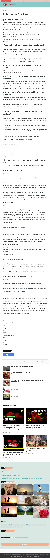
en (36, 524)
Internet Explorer (9, 152)
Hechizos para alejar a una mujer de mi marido (22, 366)
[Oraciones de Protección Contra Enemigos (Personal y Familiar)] (25, 500)
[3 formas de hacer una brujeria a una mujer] (41, 489)
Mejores (3, 526)
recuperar (11, 526)
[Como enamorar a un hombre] (9, 500)
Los (45, 524)
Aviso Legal (10, 556)
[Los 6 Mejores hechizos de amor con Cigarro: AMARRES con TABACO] (13, 443)
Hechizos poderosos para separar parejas (21, 388)
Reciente (24, 361)
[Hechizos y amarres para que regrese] (9, 489)
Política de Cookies (31, 133)
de (30, 524)
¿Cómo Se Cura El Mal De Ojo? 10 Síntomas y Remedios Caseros (36, 450)
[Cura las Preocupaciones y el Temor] (9, 511)
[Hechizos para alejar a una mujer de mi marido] (6, 368)
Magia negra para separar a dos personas (21, 395)
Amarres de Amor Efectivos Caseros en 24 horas (21, 1)
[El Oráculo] (9, 4)
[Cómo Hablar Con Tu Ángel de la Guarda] (25, 510)
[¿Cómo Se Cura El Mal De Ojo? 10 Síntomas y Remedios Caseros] (36, 441)
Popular (8, 361)
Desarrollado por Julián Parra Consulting (37, 550)
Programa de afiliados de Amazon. (26, 271)
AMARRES (10, 524)
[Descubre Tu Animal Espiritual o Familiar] (41, 500)
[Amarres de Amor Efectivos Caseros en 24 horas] (36, 416)
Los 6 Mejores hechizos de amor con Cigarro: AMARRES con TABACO (13, 454)
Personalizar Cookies (36, 130)
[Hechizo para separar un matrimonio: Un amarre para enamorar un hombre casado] (6, 383)
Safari (6, 156)
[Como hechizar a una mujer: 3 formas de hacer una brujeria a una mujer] (25, 489)
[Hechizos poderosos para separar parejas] (6, 390)
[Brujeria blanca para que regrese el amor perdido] (41, 512)
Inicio (5, 10)
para (7, 526)
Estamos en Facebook (7, 531)
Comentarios (40, 361)
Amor (15, 524)
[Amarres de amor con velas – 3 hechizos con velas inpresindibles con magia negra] (13, 416)
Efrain (34, 524)
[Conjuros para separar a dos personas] (6, 375)
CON (27, 524)
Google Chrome (9, 150)
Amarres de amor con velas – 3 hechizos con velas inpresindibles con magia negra (13, 428)
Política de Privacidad (18, 556)
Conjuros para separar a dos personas (20, 372)
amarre (5, 524)
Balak (19, 524)
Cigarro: (23, 524)
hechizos (41, 524)
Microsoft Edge (8, 154)
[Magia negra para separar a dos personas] (6, 397)
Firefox (7, 148)
